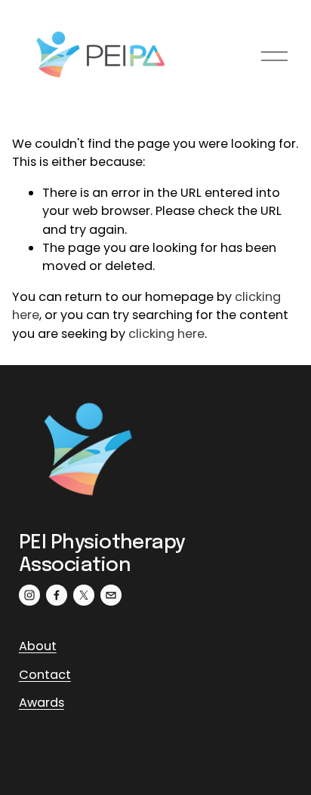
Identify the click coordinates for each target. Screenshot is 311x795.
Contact (45, 674)
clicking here (166, 333)
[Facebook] (56, 595)
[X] (83, 595)
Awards (41, 702)
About (38, 646)
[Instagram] (29, 595)
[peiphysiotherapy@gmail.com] (111, 595)
